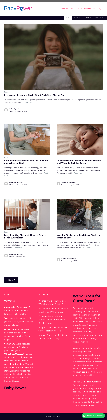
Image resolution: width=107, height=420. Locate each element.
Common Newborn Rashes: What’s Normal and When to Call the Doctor (79, 161)
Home (68, 18)
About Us (77, 18)
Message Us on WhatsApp (95, 415)
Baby (6, 92)
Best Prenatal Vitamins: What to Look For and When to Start (26, 161)
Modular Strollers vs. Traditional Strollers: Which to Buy (78, 236)
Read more (28, 102)
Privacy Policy (67, 9)
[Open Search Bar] (100, 9)
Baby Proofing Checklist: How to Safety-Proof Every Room (25, 236)
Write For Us (99, 18)
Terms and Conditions (86, 9)
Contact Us (87, 18)
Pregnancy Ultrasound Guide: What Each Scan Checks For (34, 95)
